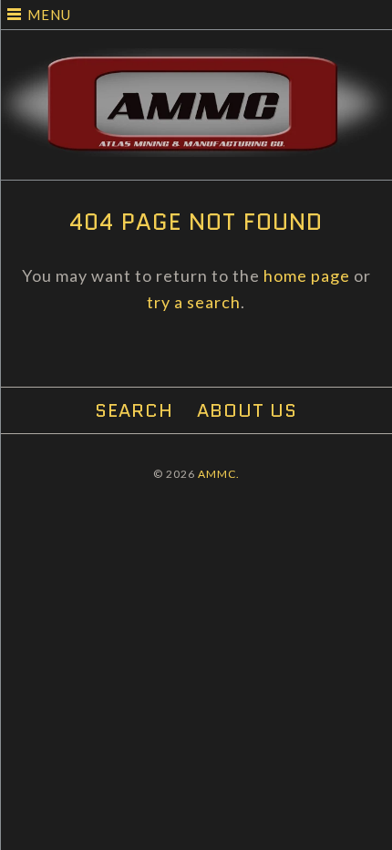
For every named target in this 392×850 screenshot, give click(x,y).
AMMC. (219, 474)
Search (134, 410)
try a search (194, 302)
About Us (247, 410)
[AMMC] (196, 61)
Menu (49, 14)
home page (306, 275)
